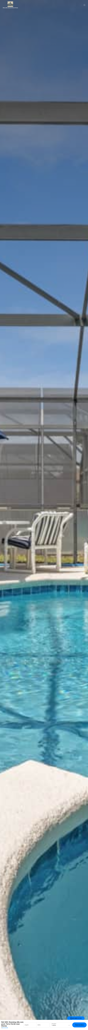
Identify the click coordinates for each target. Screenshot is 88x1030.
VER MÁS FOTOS (77, 1018)
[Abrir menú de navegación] (84, 5)
